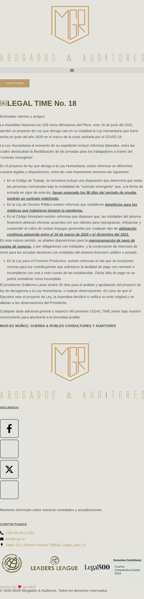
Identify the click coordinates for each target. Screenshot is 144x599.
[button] (72, 70)
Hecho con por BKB (18, 587)
